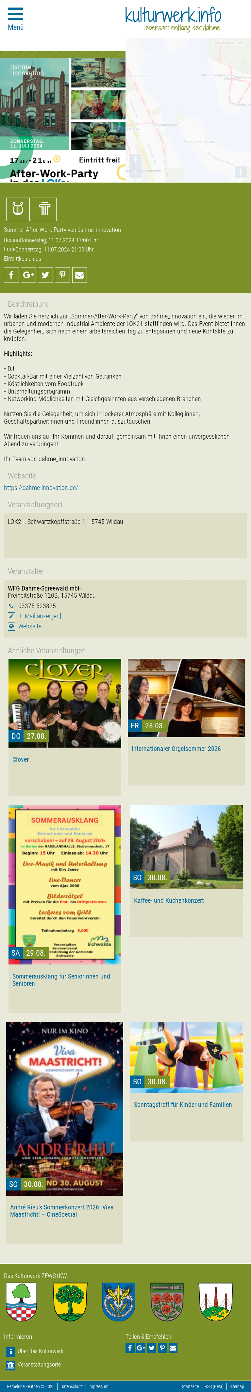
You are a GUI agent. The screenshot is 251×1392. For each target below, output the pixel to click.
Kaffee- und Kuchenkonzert (169, 900)
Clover (20, 759)
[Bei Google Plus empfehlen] (28, 275)
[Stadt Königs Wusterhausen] (222, 1302)
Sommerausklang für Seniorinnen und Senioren (61, 980)
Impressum (99, 1386)
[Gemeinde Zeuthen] (28, 1302)
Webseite (30, 626)
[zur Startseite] (173, 20)
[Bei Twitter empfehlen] (45, 275)
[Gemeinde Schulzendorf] (174, 1302)
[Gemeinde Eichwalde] (77, 1302)
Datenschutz (71, 1386)
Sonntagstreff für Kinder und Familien (183, 1104)
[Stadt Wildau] (125, 1302)
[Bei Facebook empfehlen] (11, 275)
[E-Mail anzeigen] (39, 616)
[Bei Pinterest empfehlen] (62, 275)
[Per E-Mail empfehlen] (79, 275)
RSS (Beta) (214, 1386)
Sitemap (236, 1386)
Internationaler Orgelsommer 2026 (176, 748)
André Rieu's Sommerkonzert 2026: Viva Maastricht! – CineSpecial (62, 1211)
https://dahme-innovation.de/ (41, 488)
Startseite (190, 1386)
